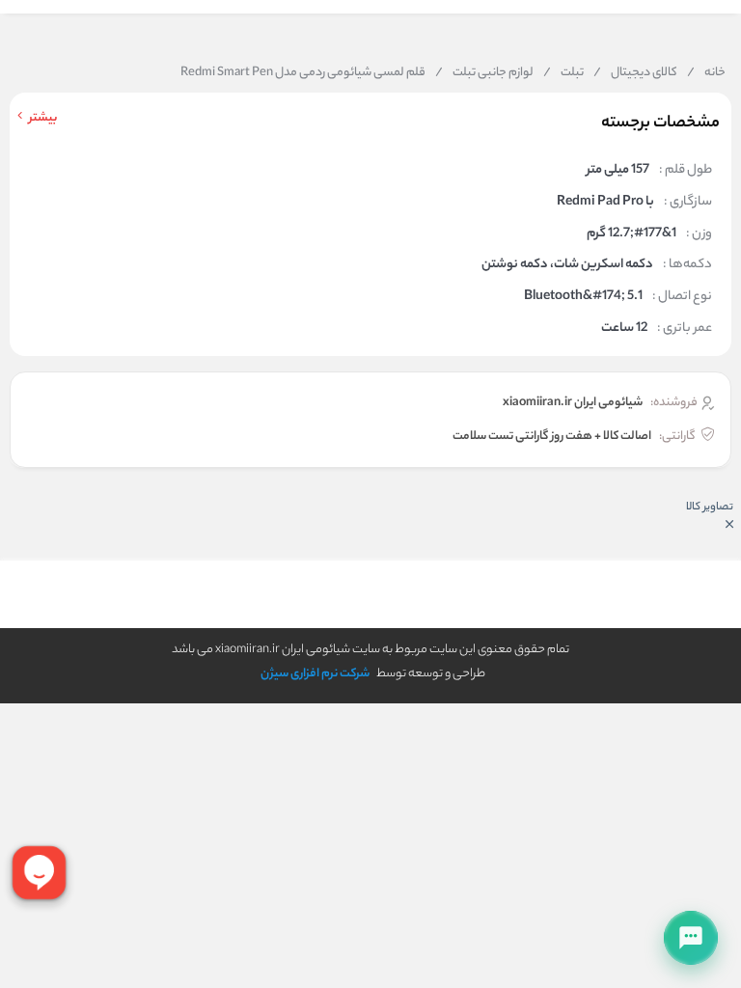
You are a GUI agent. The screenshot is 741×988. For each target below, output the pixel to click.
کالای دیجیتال (635, 73)
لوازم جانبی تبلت (484, 73)
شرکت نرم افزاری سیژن (315, 674)
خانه (706, 73)
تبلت (563, 73)
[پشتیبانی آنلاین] (691, 938)
